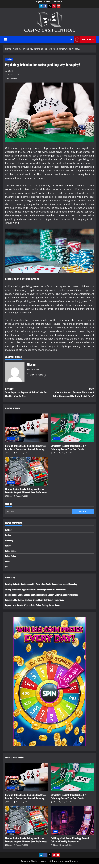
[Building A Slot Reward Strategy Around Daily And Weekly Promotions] (72, 820)
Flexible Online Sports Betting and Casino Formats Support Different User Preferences (26, 490)
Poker (7, 561)
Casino (9, 59)
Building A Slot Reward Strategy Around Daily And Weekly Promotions (34, 599)
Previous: (26, 392)
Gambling (9, 540)
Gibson (10, 71)
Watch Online (88, 39)
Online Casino (10, 550)
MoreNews (59, 861)
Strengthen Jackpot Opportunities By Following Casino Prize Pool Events (68, 447)
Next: (73, 392)
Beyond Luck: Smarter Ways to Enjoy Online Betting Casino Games (32, 605)
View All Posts (36, 374)
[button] (5, 39)
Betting (8, 529)
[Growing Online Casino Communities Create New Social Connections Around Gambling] (26, 428)
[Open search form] (71, 39)
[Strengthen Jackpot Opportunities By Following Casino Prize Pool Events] (72, 428)
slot (6, 566)
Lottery (8, 545)
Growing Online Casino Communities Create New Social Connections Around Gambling (25, 447)
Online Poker (10, 556)
